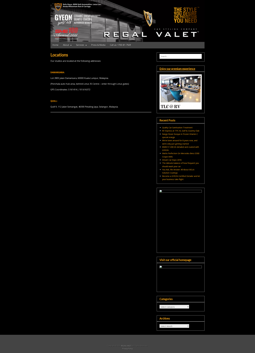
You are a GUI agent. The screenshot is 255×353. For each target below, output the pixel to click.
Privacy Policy (127, 348)
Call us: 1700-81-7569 (120, 45)
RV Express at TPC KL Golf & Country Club (180, 130)
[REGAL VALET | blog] (127, 21)
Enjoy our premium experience (177, 68)
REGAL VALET (126, 345)
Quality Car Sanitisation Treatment (177, 127)
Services (80, 45)
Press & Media (98, 45)
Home (55, 45)
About (66, 45)
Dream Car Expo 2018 (171, 160)
